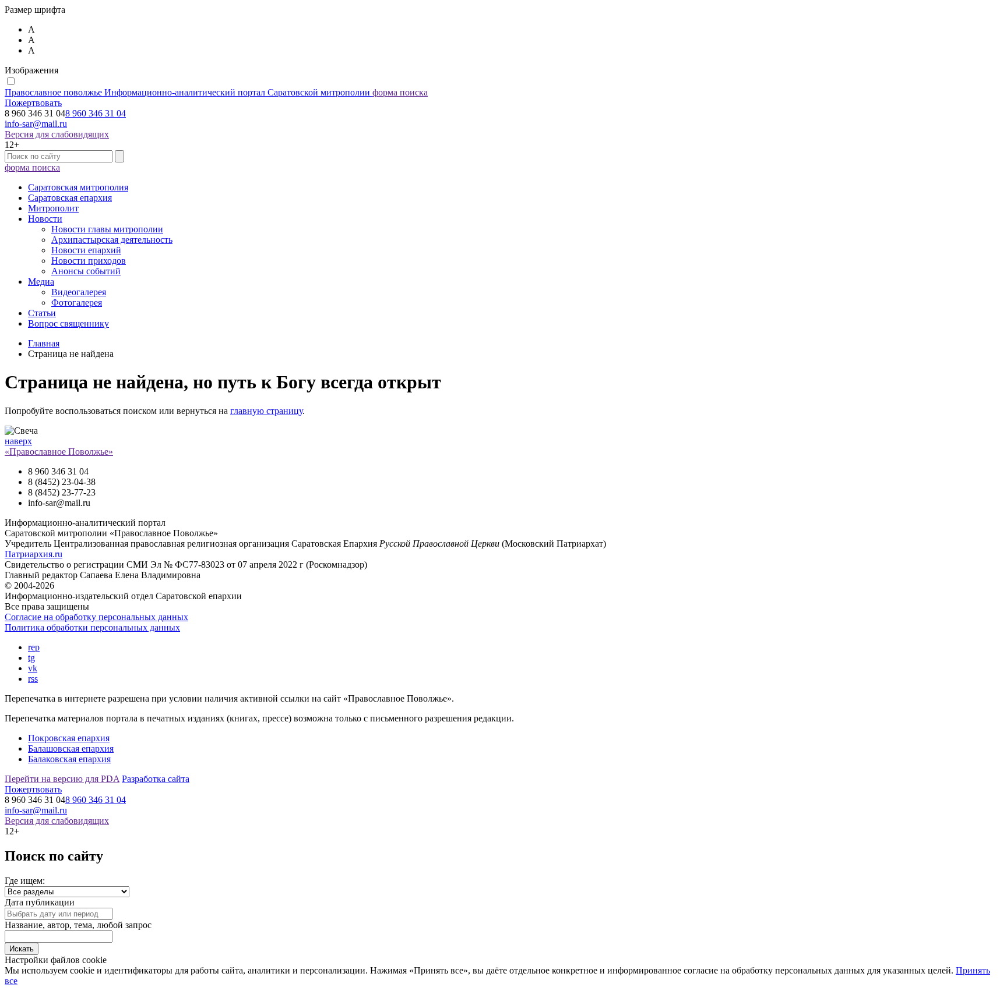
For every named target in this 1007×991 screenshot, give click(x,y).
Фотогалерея (76, 302)
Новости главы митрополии (107, 229)
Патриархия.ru (33, 554)
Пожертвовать (33, 103)
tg (31, 658)
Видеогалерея (78, 292)
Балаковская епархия (69, 759)
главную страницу (266, 411)
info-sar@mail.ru (36, 124)
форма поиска (400, 92)
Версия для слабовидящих (57, 134)
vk (32, 668)
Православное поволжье (187, 92)
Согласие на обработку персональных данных (96, 617)
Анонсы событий (86, 271)
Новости (45, 219)
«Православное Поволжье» (59, 451)
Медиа (41, 281)
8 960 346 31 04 (95, 113)
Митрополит (53, 208)
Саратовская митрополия (78, 187)
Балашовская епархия (71, 748)
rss (33, 679)
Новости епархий (86, 250)
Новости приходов (88, 261)
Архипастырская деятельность (111, 240)
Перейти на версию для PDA (62, 779)
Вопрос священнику (68, 323)
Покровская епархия (69, 738)
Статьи (42, 313)
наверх (18, 441)
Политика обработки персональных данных (92, 627)
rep (34, 647)
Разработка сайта (155, 779)
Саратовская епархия (70, 198)
